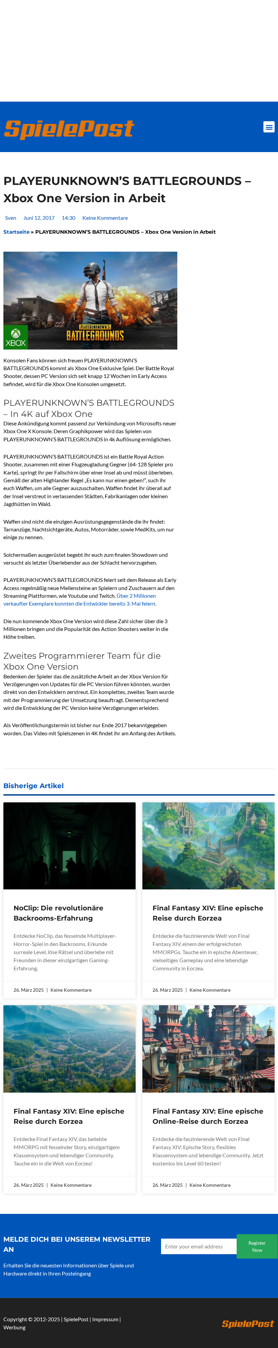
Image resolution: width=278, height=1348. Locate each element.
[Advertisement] (139, 50)
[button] (269, 126)
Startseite (16, 232)
